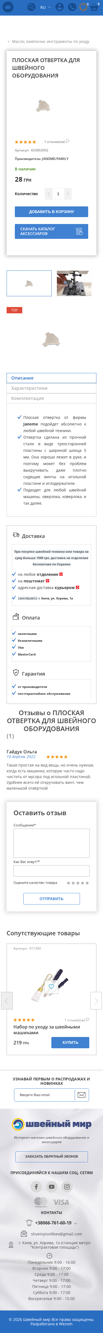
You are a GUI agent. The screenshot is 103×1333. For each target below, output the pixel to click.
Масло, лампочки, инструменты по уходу (50, 41)
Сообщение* (24, 825)
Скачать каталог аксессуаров (37, 231)
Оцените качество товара (35, 883)
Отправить (51, 899)
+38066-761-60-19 (53, 1223)
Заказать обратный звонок (51, 1156)
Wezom (66, 1323)
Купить (70, 1042)
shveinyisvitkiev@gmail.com (56, 1234)
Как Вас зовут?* (26, 861)
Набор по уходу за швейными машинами (46, 1030)
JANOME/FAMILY (55, 158)
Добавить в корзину (51, 211)
